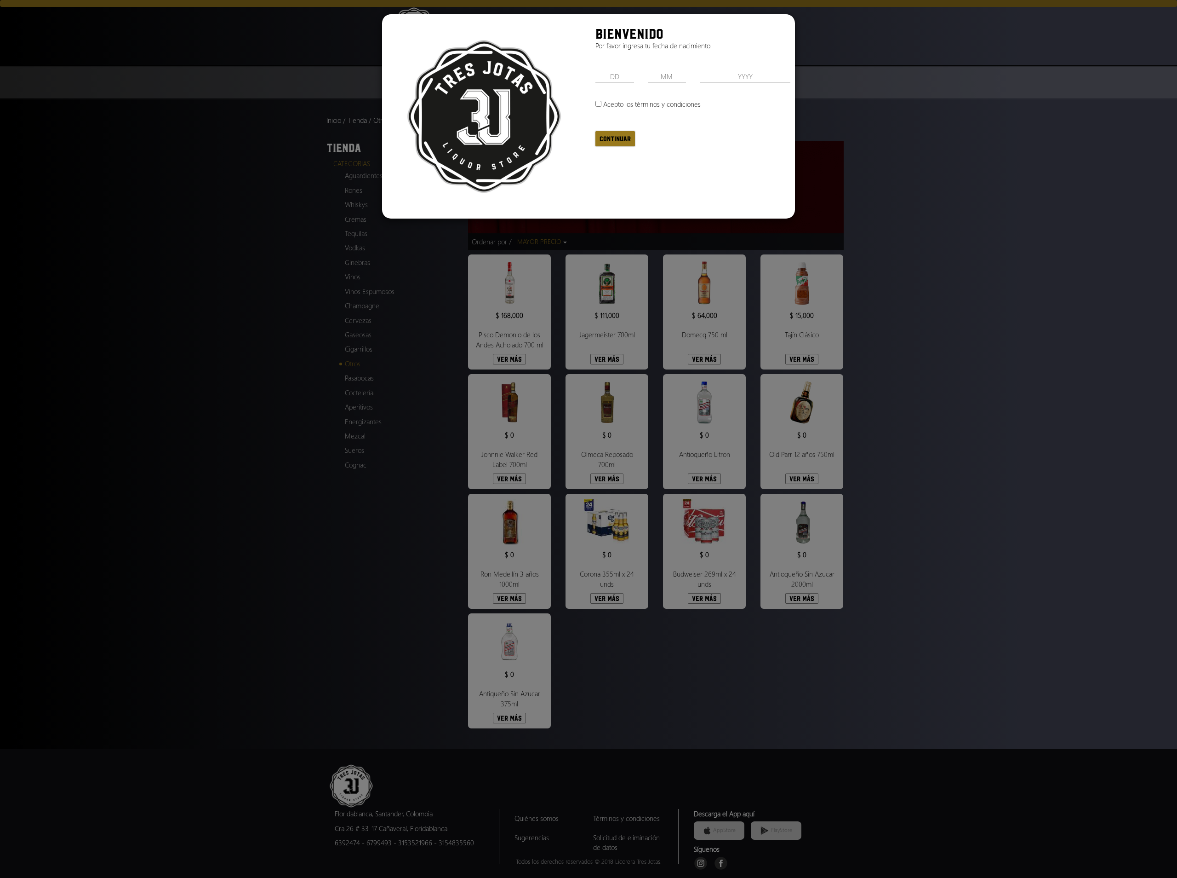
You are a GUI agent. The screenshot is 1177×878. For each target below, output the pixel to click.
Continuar (615, 138)
